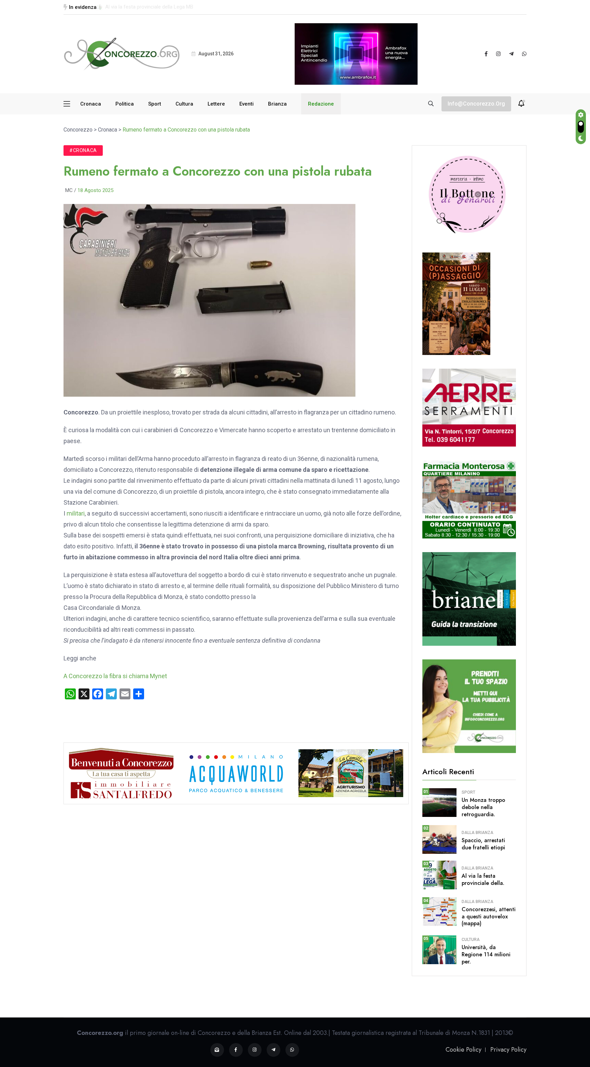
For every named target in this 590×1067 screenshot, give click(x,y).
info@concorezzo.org (476, 103)
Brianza (277, 104)
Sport (154, 104)
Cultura (184, 104)
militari (76, 513)
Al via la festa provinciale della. (483, 879)
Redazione (321, 104)
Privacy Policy (508, 1049)
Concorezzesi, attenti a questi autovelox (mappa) (489, 916)
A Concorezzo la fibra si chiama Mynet (115, 676)
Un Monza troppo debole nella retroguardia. (483, 807)
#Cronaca (83, 150)
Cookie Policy (463, 1049)
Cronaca (90, 104)
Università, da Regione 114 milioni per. (486, 954)
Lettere (216, 104)
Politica (124, 104)
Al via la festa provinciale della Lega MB (149, 7)
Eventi (246, 104)
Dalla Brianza (477, 833)
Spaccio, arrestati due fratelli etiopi (483, 843)
